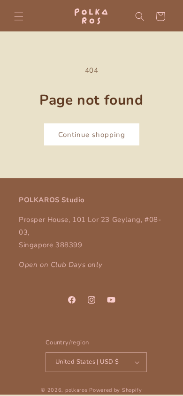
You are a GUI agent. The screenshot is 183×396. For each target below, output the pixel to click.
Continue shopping (91, 134)
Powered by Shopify (115, 390)
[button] (18, 16)
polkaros (76, 390)
